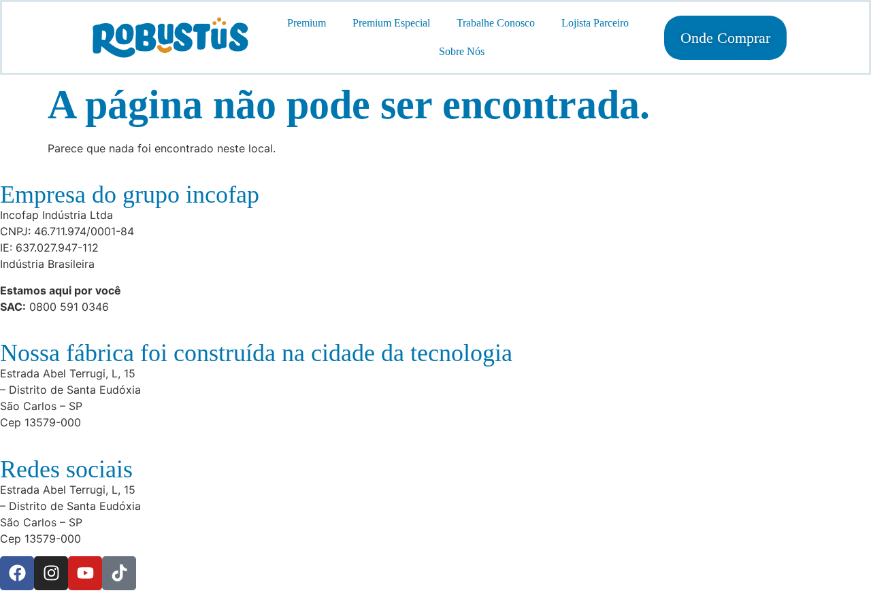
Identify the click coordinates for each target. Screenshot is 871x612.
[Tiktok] (119, 573)
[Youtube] (85, 573)
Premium (306, 23)
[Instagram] (51, 573)
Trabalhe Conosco (496, 23)
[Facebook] (17, 573)
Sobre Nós (461, 51)
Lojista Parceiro (595, 23)
